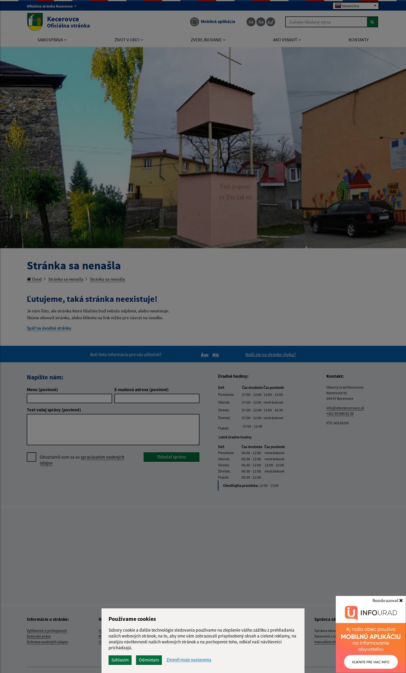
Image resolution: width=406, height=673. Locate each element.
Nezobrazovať (385, 600)
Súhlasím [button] (120, 660)
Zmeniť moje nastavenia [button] (188, 659)
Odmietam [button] (149, 660)
